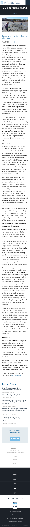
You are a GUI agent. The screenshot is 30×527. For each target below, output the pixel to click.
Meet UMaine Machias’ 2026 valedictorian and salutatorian (12, 388)
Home (15, 456)
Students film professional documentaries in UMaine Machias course (13, 418)
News (15, 42)
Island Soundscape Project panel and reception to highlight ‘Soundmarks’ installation (14, 401)
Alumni (15, 463)
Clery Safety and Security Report (15, 521)
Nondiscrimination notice (15, 511)
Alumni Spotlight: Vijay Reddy (11, 395)
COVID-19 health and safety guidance (15, 518)
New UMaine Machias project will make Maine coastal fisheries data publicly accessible (15, 410)
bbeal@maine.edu (16, 376)
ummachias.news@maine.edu (15, 453)
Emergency (15, 515)
